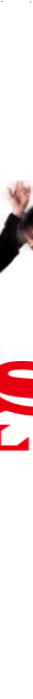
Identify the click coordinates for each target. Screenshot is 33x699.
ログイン (30, 2)
